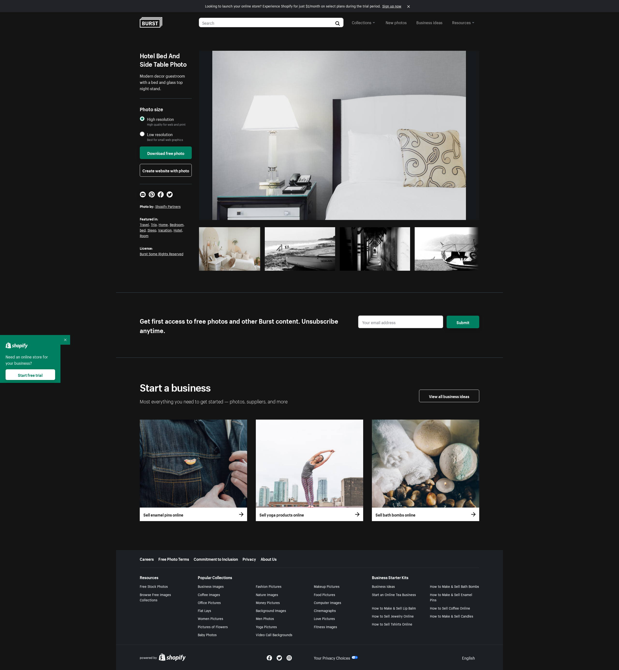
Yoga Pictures (266, 626)
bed (143, 230)
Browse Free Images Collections (155, 597)
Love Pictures (324, 618)
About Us (269, 558)
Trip (154, 224)
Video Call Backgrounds (274, 634)
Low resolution (160, 134)
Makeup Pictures (326, 586)
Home (163, 224)
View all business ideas (449, 396)
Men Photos (265, 618)
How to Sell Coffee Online (450, 608)
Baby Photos (207, 634)
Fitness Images (325, 626)
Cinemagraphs (325, 610)
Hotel (178, 230)
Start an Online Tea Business (394, 594)
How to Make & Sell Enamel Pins (451, 597)
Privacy (249, 558)
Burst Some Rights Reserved (161, 253)
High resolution (160, 119)
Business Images (211, 586)
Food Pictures (324, 594)
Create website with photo (165, 170)
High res (227, 266)
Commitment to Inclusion (216, 558)
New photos (396, 22)
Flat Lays (204, 610)
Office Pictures (209, 602)
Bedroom (177, 224)
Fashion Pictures (268, 586)
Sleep (151, 230)
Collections (361, 22)
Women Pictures (210, 618)
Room (144, 235)
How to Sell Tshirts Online (392, 623)
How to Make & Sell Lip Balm (394, 608)
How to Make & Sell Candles (451, 616)
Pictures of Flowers (213, 626)
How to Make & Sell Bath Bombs (454, 586)
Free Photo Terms (173, 558)
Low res (246, 266)
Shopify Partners (168, 206)
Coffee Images (209, 594)
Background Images (271, 610)
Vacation (165, 230)
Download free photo (165, 153)
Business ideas (429, 22)
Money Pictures (268, 602)
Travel (144, 224)
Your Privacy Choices (332, 657)
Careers (147, 558)
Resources (461, 22)
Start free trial (30, 374)
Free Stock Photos (154, 586)
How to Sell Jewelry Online (393, 616)
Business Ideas (383, 586)
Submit (463, 322)
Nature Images (267, 594)
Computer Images (327, 602)
